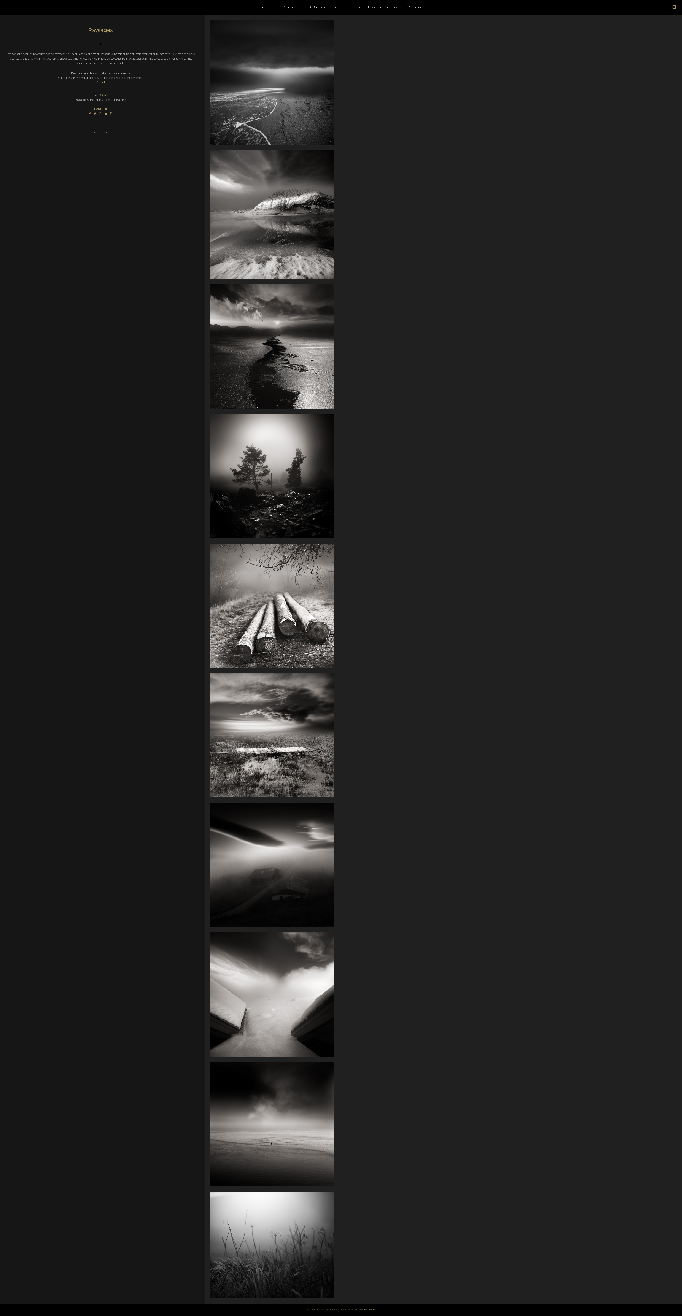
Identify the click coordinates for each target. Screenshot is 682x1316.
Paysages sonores (384, 7)
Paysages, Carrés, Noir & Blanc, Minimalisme (100, 99)
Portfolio (293, 7)
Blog (338, 7)
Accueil (268, 7)
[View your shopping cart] (674, 7)
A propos (318, 7)
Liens (356, 7)
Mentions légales (367, 1309)
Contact (416, 7)
